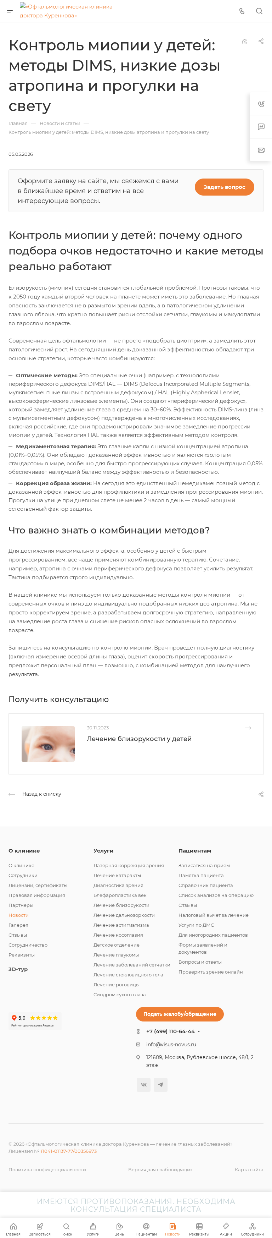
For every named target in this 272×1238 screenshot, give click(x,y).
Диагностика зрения (118, 885)
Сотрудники (23, 875)
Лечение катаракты (117, 875)
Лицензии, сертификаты (37, 885)
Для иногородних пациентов (213, 935)
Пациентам (194, 850)
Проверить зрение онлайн (210, 972)
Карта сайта (249, 1169)
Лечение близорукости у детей (139, 739)
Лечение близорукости (121, 905)
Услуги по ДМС (196, 925)
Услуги (104, 850)
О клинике (24, 850)
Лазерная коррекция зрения (129, 865)
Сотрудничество (27, 945)
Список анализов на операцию (216, 895)
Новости (18, 915)
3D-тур (18, 969)
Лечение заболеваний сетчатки (132, 965)
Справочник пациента (205, 885)
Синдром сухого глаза (120, 994)
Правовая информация (36, 895)
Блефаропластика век (120, 895)
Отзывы (17, 935)
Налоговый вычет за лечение (213, 915)
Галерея (18, 925)
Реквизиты (21, 955)
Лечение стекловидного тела (128, 974)
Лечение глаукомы (116, 955)
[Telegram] (161, 1085)
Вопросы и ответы (200, 962)
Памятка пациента (201, 875)
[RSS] (244, 40)
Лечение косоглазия (118, 935)
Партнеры (20, 905)
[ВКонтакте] (144, 1085)
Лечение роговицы (117, 984)
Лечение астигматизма (121, 925)
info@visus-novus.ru (171, 1044)
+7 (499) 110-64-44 (170, 1031)
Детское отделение (117, 945)
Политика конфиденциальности (47, 1169)
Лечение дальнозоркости (124, 915)
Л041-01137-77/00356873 (69, 1151)
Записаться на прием (204, 865)
